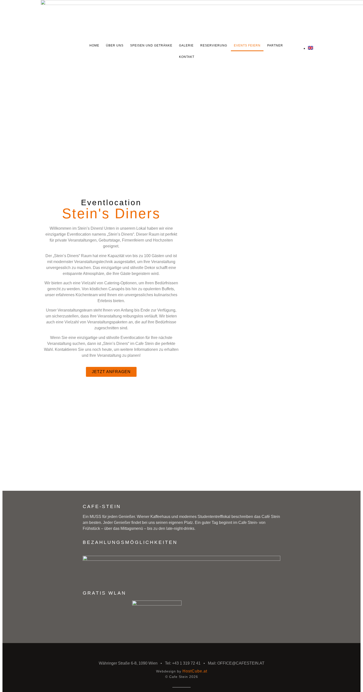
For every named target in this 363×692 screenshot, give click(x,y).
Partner (275, 45)
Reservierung (213, 45)
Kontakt (186, 57)
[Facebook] (307, 54)
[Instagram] (301, 54)
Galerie (186, 45)
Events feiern (247, 45)
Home (94, 45)
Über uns (114, 45)
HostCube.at (194, 671)
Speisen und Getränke (151, 45)
